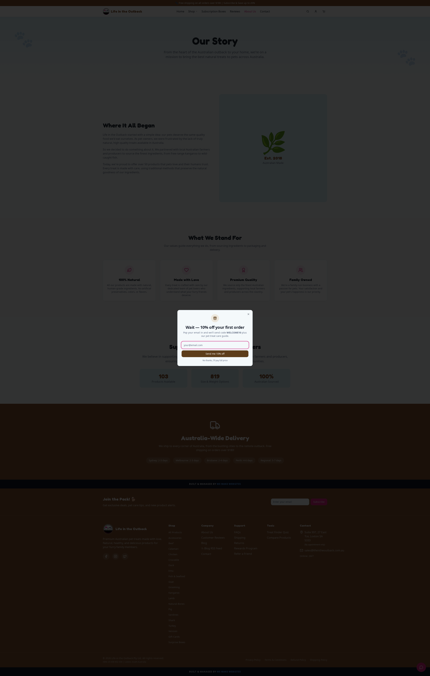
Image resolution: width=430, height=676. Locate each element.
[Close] (248, 314)
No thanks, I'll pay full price (215, 360)
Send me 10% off (215, 353)
